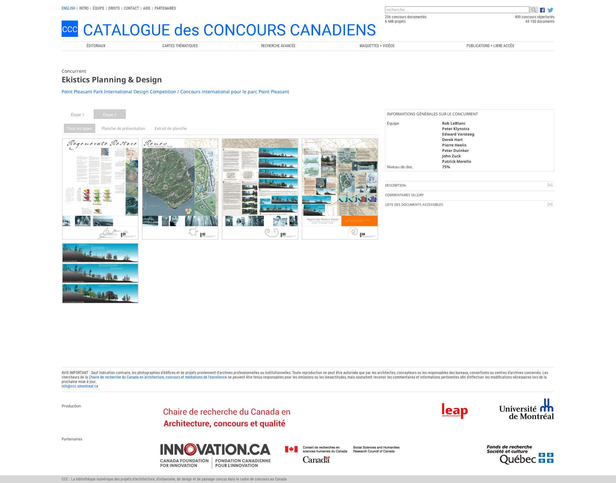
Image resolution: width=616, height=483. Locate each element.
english (68, 8)
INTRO (84, 8)
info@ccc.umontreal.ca (80, 386)
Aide (146, 8)
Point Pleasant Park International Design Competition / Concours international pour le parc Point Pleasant (175, 91)
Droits (114, 8)
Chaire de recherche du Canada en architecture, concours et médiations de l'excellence (158, 377)
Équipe (98, 8)
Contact (131, 8)
